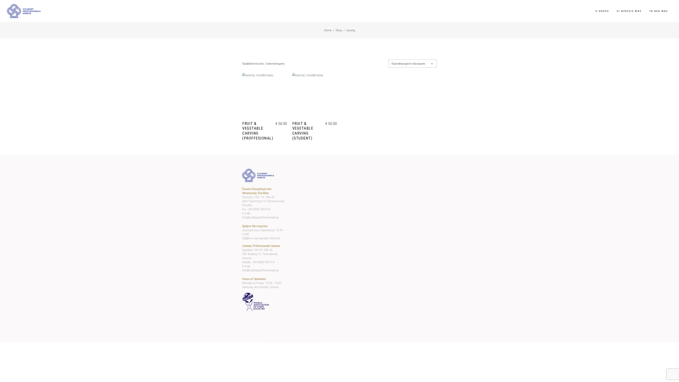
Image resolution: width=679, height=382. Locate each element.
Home (328, 30)
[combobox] (413, 64)
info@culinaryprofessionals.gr (260, 217)
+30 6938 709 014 (258, 209)
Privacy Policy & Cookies (308, 336)
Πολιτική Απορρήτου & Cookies (308, 332)
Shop (339, 30)
